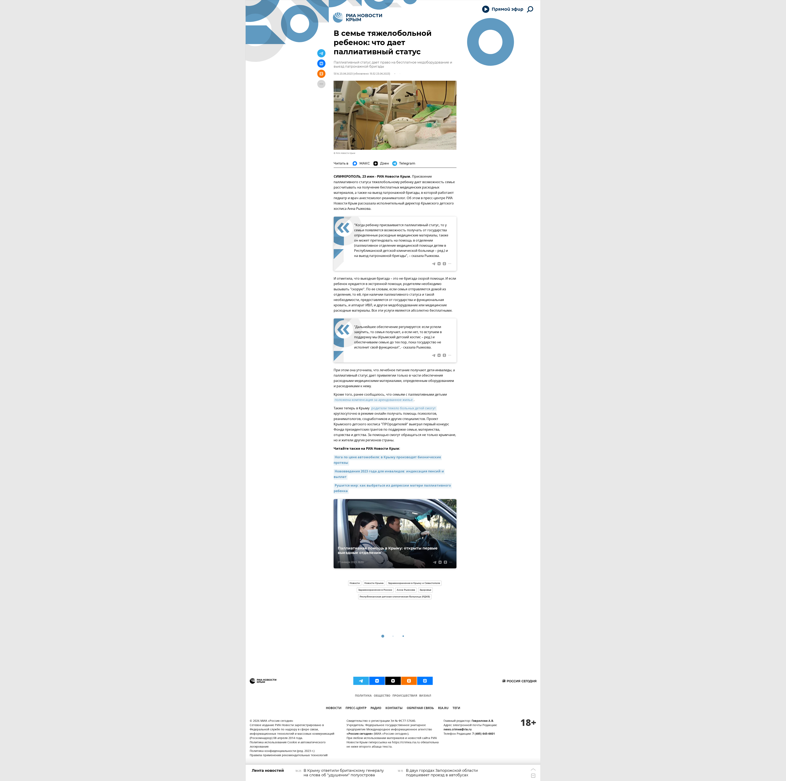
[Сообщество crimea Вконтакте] (377, 681)
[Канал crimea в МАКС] (425, 681)
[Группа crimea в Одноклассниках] (409, 681)
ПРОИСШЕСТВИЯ (404, 696)
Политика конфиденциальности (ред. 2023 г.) (282, 751)
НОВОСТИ (333, 708)
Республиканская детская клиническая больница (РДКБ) (395, 596)
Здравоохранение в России (375, 589)
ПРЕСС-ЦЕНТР (356, 708)
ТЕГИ (456, 708)
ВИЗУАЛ (425, 696)
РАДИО (375, 708)
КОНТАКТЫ (394, 708)
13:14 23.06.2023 (343, 73)
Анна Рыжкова (406, 589)
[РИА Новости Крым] (357, 17)
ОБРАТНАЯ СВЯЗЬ (420, 708)
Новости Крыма (374, 583)
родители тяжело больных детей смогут (403, 408)
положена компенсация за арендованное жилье (374, 399)
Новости (355, 583)
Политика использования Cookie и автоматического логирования (288, 744)
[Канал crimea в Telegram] (361, 681)
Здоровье (425, 589)
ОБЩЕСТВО (382, 696)
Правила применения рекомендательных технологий (289, 755)
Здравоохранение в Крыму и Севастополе (414, 583)
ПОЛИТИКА (363, 696)
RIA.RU (443, 708)
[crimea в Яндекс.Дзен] (393, 681)
